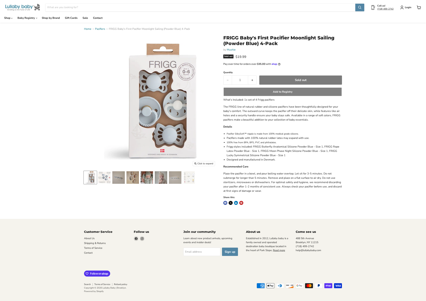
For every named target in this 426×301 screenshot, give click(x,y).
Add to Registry (282, 92)
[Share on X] (231, 203)
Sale (85, 18)
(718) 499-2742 (385, 8)
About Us (89, 238)
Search (87, 284)
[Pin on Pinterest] (241, 203)
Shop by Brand (51, 18)
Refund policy (120, 284)
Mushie (231, 50)
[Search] (359, 7)
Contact (98, 18)
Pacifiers (100, 28)
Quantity (228, 72)
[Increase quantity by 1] (252, 80)
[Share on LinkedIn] (236, 203)
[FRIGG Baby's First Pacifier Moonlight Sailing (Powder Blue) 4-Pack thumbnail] (90, 177)
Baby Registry (26, 18)
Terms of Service (93, 248)
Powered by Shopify (94, 291)
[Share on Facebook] (225, 203)
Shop (7, 18)
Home (87, 28)
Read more (279, 250)
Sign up (230, 252)
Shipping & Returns (95, 243)
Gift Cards (71, 18)
